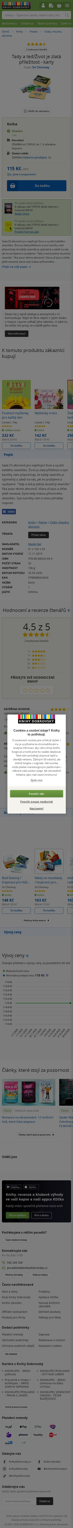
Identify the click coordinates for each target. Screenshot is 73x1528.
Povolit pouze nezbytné (36, 801)
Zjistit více (36, 780)
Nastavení (36, 808)
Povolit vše (36, 793)
